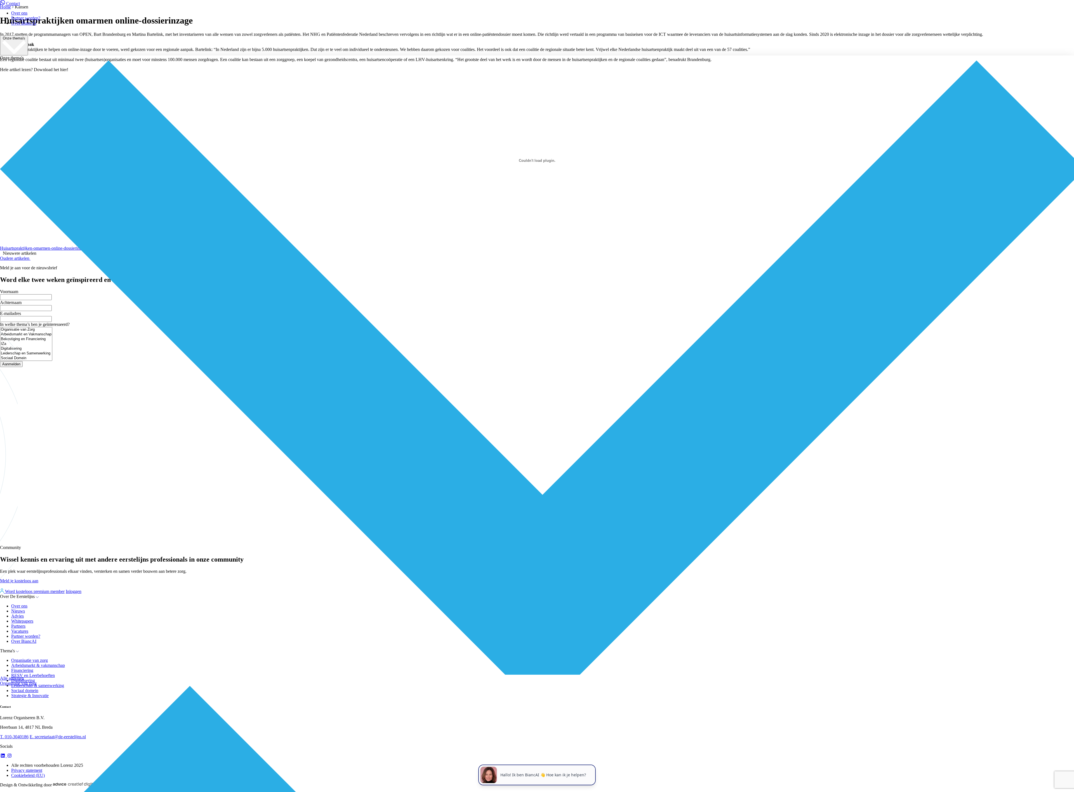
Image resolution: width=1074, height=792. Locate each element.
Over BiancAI (23, 23)
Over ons (19, 13)
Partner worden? (25, 18)
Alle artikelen (12, 678)
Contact (13, 3)
